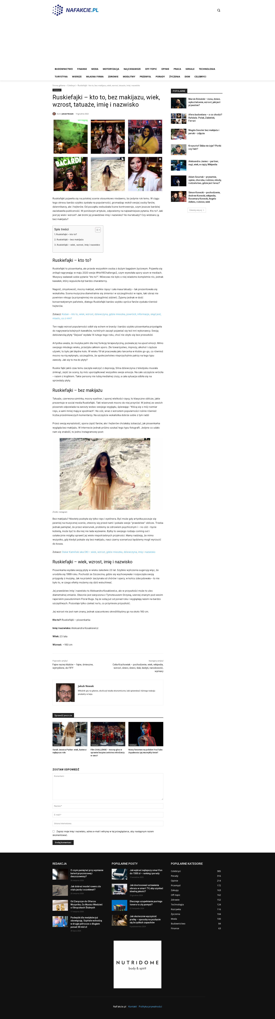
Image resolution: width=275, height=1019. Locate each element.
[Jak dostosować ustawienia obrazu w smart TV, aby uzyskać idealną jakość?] (119, 889)
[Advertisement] (137, 41)
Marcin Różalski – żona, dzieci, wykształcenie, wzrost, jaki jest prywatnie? (204, 102)
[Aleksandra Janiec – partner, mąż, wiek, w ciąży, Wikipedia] (178, 165)
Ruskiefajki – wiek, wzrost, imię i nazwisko (78, 245)
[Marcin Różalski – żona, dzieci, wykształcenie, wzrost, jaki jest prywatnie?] (178, 103)
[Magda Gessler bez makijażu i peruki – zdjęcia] (178, 134)
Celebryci (71, 85)
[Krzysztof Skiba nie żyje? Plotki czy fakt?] (178, 149)
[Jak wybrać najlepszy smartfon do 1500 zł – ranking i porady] (119, 874)
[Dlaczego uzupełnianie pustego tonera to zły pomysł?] (119, 905)
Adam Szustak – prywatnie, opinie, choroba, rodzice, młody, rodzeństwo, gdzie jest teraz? (204, 180)
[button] (218, 10)
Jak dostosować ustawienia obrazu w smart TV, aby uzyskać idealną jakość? (146, 888)
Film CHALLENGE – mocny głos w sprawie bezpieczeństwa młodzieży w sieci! (107, 752)
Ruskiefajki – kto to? (66, 234)
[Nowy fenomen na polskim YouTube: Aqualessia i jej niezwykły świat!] (145, 734)
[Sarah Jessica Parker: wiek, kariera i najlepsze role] (70, 734)
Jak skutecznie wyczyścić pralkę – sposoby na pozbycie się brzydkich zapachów (145, 919)
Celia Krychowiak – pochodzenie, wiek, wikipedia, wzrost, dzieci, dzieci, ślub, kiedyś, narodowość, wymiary (138, 668)
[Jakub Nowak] (55, 113)
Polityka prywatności (150, 1006)
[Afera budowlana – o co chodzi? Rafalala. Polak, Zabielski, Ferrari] (178, 118)
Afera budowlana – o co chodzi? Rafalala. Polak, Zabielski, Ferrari (205, 117)
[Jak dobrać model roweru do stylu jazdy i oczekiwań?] (60, 890)
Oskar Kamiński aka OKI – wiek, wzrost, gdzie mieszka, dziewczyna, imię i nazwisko (108, 551)
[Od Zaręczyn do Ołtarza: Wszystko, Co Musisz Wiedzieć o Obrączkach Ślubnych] (60, 905)
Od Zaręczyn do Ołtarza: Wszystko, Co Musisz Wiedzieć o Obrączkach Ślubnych (86, 904)
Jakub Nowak (68, 114)
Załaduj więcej (195, 210)
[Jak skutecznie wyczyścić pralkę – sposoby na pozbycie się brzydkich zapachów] (119, 920)
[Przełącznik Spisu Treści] (96, 230)
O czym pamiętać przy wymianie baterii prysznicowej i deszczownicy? (87, 873)
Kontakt (132, 1006)
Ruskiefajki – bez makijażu (70, 239)
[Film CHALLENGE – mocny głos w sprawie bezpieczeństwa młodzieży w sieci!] (108, 734)
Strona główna (59, 85)
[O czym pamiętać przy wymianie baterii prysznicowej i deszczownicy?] (60, 874)
